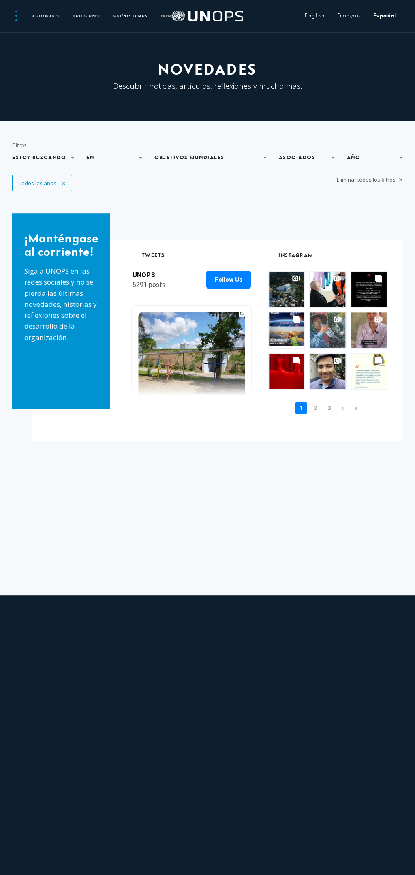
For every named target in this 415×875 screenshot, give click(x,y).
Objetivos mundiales (189, 157)
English (315, 16)
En (90, 157)
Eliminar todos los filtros (367, 179)
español (385, 16)
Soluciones (86, 16)
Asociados (297, 157)
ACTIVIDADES (46, 16)
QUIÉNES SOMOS (130, 16)
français (349, 16)
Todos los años (38, 183)
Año (354, 157)
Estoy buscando (39, 157)
